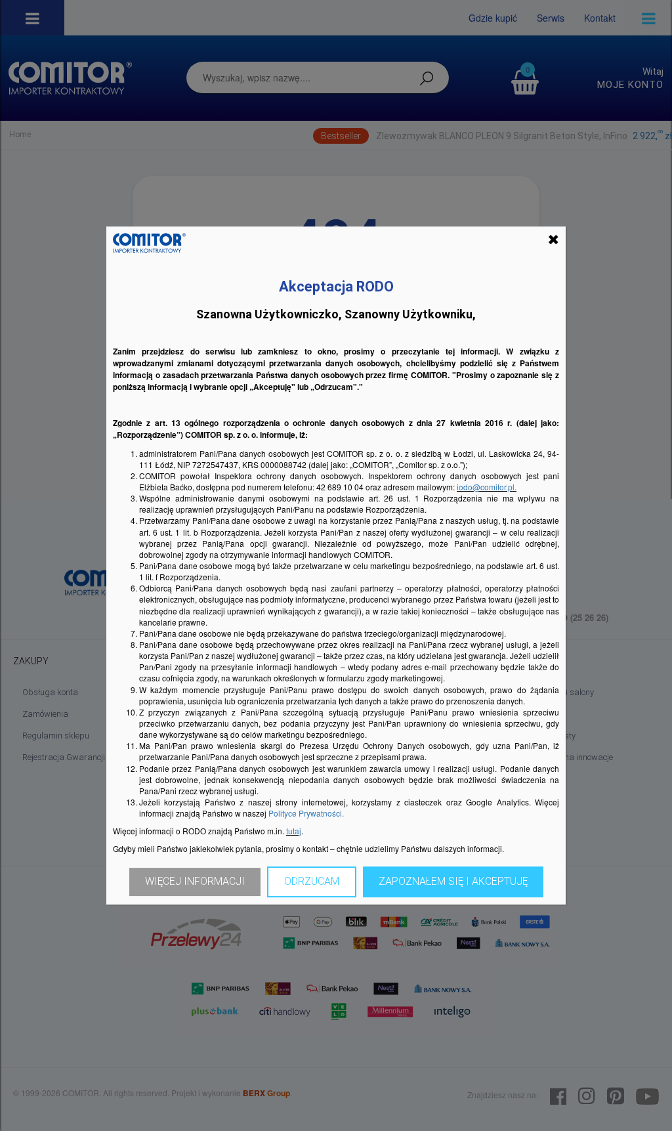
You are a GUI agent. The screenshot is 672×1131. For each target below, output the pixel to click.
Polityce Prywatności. (306, 813)
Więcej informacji (195, 881)
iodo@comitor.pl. (486, 486)
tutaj (293, 830)
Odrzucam (311, 881)
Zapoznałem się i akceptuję (453, 881)
